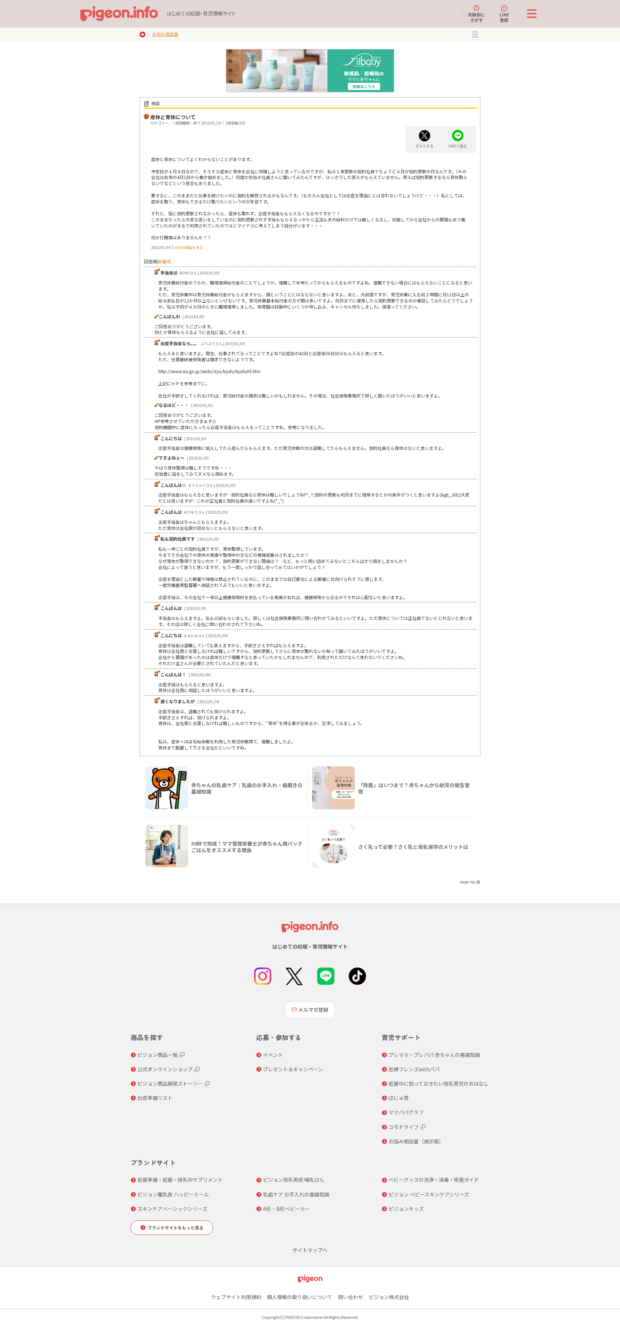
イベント (273, 1054)
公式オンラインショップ (165, 1069)
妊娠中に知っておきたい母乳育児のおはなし (439, 1083)
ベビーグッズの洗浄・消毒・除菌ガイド (434, 1179)
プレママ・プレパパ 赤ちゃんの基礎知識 (434, 1054)
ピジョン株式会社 (389, 1297)
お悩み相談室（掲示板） (416, 1141)
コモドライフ (404, 1126)
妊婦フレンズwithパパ (414, 1069)
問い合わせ (350, 1297)
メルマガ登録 (313, 1009)
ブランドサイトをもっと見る (175, 1227)
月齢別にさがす (476, 17)
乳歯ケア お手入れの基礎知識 (296, 1194)
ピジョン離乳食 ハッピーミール (173, 1194)
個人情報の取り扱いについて (299, 1297)
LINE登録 (504, 17)
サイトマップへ (310, 1250)
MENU (475, 34)
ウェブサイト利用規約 (236, 1297)
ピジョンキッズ (406, 1208)
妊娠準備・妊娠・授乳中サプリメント (180, 1179)
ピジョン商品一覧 (157, 1054)
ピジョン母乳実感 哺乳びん (293, 1179)
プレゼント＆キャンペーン (293, 1069)
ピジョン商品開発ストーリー (170, 1083)
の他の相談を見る (188, 247)
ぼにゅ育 (399, 1097)
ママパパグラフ (406, 1112)
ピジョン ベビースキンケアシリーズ (429, 1194)
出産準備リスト (155, 1097)
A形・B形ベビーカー (286, 1208)
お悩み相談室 (165, 34)
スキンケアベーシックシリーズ (172, 1208)
